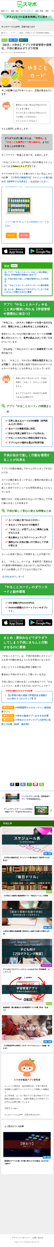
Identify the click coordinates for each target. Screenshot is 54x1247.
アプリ (4, 40)
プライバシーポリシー (22, 1238)
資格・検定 (15, 11)
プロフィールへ (11, 1108)
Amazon (11, 235)
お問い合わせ (37, 1238)
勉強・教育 (39, 11)
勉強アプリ (5, 11)
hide (14, 266)
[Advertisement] (27, 753)
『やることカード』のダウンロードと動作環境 (27, 285)
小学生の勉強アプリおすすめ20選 (32, 716)
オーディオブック (27, 11)
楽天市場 (24, 235)
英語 (47, 11)
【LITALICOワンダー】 (13, 577)
